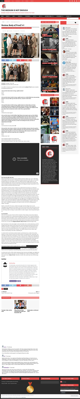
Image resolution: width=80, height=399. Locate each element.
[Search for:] (73, 18)
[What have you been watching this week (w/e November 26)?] (20, 304)
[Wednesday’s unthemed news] (33, 304)
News (2, 16)
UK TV (40, 16)
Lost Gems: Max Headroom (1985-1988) (68, 71)
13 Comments (55, 76)
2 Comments (55, 90)
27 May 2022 (50, 76)
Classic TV (68, 16)
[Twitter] (72, 1)
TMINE (67, 38)
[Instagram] (74, 1)
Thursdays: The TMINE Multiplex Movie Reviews (9, 381)
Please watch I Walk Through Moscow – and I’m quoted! (49, 47)
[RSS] (79, 1)
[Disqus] (20, 329)
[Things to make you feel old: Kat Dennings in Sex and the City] (54, 101)
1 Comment (54, 49)
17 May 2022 (50, 90)
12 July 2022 (50, 49)
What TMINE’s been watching (48, 22)
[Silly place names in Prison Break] (45, 129)
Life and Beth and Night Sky (49, 75)
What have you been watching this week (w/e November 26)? (20, 311)
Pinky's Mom (68, 62)
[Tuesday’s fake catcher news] (7, 304)
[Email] (20, 281)
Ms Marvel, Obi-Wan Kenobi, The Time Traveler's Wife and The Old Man (49, 60)
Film (13, 16)
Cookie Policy (23, 397)
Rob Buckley (10, 30)
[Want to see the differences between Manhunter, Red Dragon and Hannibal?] (45, 138)
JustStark (68, 50)
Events (7, 16)
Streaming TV (60, 16)
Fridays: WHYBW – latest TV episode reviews (9, 383)
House (6, 288)
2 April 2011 (4, 30)
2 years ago (69, 36)
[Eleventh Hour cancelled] (54, 138)
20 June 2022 (50, 63)
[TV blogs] (30, 388)
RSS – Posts (64, 381)
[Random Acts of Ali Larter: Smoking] (45, 101)
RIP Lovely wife (65, 36)
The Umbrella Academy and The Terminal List (50, 32)
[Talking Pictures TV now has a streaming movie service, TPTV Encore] (54, 120)
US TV (34, 16)
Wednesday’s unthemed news (32, 310)
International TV (49, 16)
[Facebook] (70, 1)
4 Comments (55, 63)
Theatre (20, 16)
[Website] (18, 281)
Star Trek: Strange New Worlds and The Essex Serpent (50, 88)
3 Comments (22, 30)
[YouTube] (77, 1)
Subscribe (63, 392)
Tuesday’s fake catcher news (6, 310)
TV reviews (27, 16)
